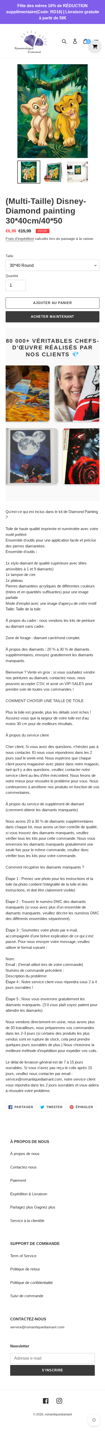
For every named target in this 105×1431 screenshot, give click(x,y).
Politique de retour (25, 1269)
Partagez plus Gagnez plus (32, 1207)
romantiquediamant (58, 1414)
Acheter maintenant (52, 317)
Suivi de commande (26, 1296)
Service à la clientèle (27, 1220)
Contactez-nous (23, 1167)
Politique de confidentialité (31, 1282)
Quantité (12, 276)
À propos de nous (25, 1153)
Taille (9, 256)
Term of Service (23, 1256)
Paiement (18, 1180)
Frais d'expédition (20, 239)
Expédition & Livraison (28, 1194)
